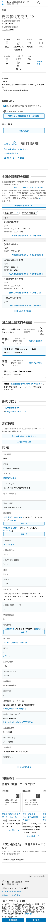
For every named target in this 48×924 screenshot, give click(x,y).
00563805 (39, 628)
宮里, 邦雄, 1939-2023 (12, 517)
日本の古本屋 (11, 407)
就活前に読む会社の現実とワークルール (11, 815)
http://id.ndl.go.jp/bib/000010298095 (19, 722)
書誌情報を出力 (12, 153)
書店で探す (24, 130)
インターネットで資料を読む (12, 891)
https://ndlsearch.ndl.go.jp (15, 708)
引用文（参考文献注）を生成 (17, 149)
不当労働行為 (9, 628)
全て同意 (36, 920)
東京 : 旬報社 (8, 544)
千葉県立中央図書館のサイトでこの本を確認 (25, 293)
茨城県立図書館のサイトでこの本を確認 (26, 255)
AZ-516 (6, 656)
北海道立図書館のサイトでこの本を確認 (26, 235)
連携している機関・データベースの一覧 (28, 187)
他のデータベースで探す (15, 158)
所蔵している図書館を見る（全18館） (24, 116)
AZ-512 (6, 652)
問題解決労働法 (9, 478)
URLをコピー (14, 145)
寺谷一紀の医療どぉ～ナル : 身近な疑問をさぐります (31, 817)
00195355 (7, 530)
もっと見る (11, 830)
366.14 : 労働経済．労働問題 (15, 642)
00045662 (13, 520)
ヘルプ (40, 198)
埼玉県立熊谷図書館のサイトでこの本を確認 (25, 274)
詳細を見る (39, 62)
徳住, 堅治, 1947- (10, 527)
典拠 (22, 523)
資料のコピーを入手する (11, 895)
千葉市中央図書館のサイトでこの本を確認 (25, 305)
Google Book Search (14, 411)
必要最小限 (13, 920)
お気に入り (7, 145)
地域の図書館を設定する (23, 205)
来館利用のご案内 (35, 341)
